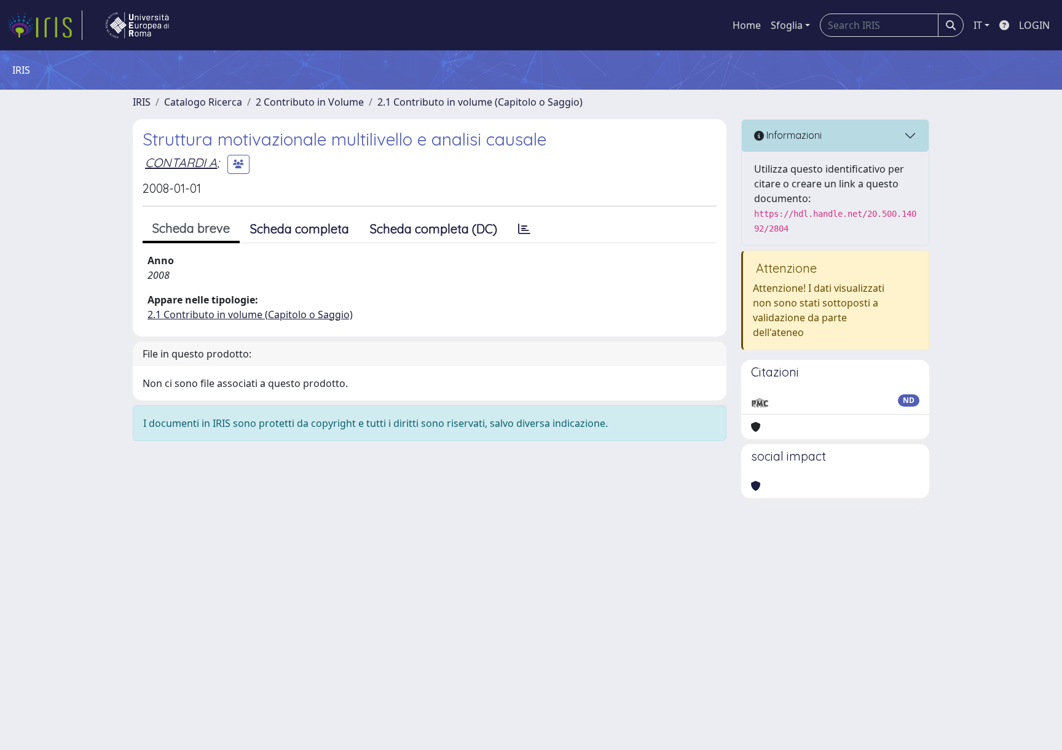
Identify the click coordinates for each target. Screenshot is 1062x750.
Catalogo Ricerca (203, 102)
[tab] (524, 229)
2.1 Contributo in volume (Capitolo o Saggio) (480, 102)
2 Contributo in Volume (310, 102)
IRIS (142, 102)
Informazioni (793, 135)
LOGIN (1034, 25)
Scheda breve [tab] (191, 228)
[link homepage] (44, 25)
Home (747, 25)
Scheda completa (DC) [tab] (433, 228)
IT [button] (978, 25)
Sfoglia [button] (787, 25)
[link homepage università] (137, 25)
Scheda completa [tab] (299, 228)
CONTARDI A (181, 162)
